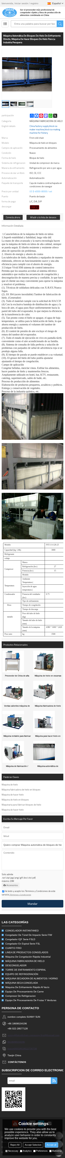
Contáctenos (17, 1062)
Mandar (33, 903)
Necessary (13, 1151)
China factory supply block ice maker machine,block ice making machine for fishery (45, 129)
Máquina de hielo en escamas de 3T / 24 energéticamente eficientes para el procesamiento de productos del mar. (48, 676)
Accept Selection (33, 1145)
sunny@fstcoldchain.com (21, 1035)
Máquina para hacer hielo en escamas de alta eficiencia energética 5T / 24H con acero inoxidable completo (48, 736)
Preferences (42, 1151)
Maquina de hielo (10, 784)
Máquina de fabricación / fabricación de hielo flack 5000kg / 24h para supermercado (17, 766)
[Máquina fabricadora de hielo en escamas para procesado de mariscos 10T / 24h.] (48, 692)
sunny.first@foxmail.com (47, 1035)
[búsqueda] (60, 23)
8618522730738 (28, 1048)
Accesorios (12, 885)
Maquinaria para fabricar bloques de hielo (21, 804)
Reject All (15, 1145)
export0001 (14, 1048)
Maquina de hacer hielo (13, 794)
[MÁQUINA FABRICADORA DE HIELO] (34, 207)
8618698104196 (16, 1042)
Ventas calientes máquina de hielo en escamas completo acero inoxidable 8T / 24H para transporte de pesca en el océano (17, 706)
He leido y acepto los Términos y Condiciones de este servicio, (28, 892)
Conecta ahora (13, 217)
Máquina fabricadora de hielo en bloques (21, 789)
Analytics (27, 1151)
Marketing (57, 1151)
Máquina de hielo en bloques (15, 799)
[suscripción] (54, 1080)
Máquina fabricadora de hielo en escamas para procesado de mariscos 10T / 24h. (48, 706)
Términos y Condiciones (20, 894)
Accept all (51, 1145)
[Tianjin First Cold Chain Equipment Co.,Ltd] (10, 12)
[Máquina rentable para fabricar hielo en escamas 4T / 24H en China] (17, 722)
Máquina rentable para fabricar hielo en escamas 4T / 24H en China (17, 736)
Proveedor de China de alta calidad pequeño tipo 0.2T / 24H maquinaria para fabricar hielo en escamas (17, 676)
